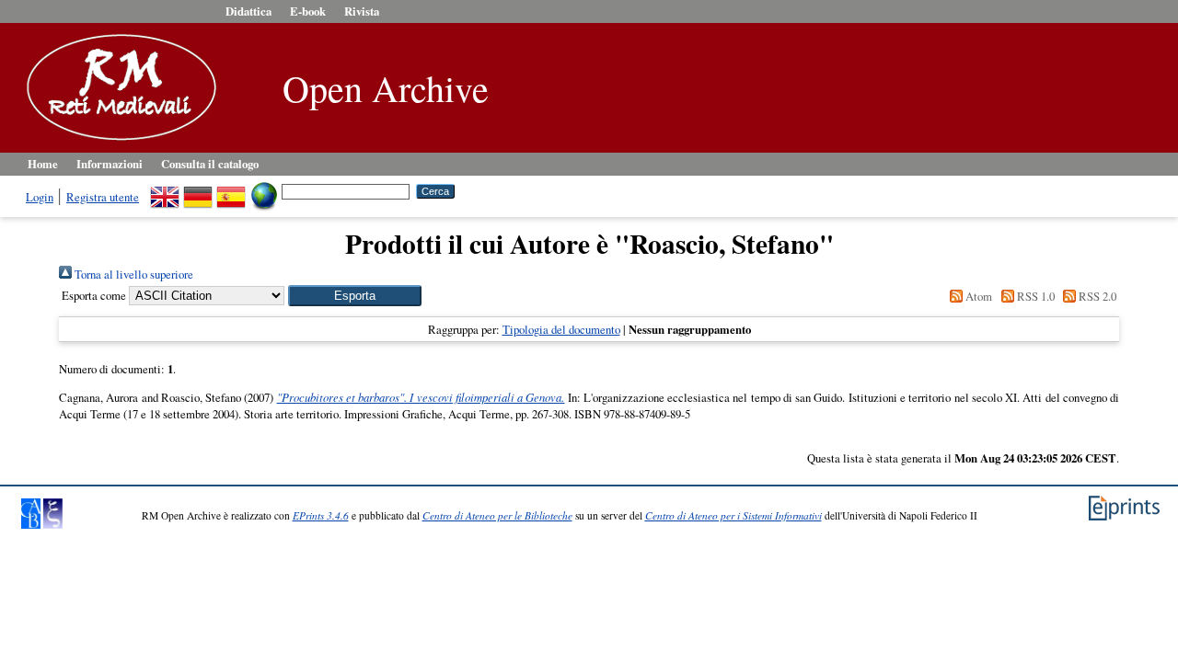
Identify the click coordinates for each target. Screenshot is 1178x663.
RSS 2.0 (1096, 296)
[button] (355, 295)
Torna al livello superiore (132, 274)
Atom (977, 296)
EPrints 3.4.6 (321, 515)
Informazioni (109, 163)
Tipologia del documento (561, 329)
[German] (198, 190)
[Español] (231, 190)
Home (43, 163)
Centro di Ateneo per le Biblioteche (497, 515)
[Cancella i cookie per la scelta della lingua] (264, 190)
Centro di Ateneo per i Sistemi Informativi (733, 515)
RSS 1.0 (1034, 296)
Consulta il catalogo (210, 163)
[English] (164, 190)
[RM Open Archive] (116, 141)
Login (39, 197)
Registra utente (102, 197)
